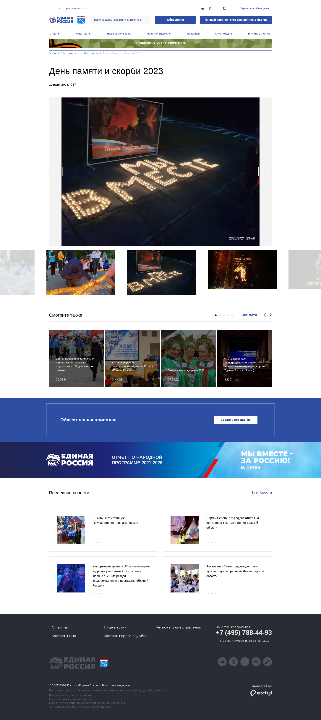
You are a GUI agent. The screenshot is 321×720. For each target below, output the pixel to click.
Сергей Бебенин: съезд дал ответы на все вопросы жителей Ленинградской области (232, 522)
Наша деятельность (119, 33)
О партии (54, 33)
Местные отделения (159, 33)
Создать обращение (236, 420)
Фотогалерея (92, 53)
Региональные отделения (178, 627)
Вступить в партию (258, 33)
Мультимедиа (223, 33)
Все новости (261, 492)
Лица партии (83, 33)
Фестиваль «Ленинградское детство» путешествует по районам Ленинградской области (235, 571)
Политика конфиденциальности (70, 699)
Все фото (249, 315)
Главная (54, 53)
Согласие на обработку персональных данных (80, 706)
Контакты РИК (64, 636)
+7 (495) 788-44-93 (244, 632)
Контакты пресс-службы (125, 636)
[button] (216, 315)
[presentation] (58, 171)
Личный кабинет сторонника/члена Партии (236, 20)
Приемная (193, 33)
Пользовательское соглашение (70, 695)
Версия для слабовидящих (254, 8)
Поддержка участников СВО (160, 43)
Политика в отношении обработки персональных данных (87, 703)
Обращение (175, 20)
